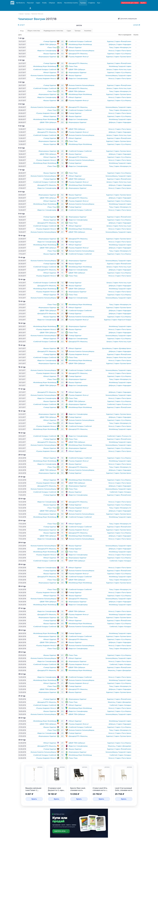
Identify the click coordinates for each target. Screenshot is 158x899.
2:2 (62, 47)
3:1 (62, 135)
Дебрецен (112, 44)
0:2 (62, 53)
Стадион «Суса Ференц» (123, 53)
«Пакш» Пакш (51, 47)
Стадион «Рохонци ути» (123, 404)
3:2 (62, 66)
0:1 (62, 75)
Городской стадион (124, 66)
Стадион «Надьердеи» (123, 44)
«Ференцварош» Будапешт (47, 56)
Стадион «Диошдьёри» (123, 670)
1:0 (62, 69)
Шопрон (109, 69)
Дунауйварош (107, 348)
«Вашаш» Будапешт (49, 53)
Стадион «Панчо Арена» (123, 50)
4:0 (62, 107)
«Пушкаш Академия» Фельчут (78, 56)
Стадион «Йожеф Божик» (122, 41)
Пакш (111, 47)
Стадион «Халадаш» (124, 492)
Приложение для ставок (130, 3)
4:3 (62, 354)
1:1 (62, 50)
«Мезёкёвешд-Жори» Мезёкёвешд (80, 44)
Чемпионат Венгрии (31, 19)
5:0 (62, 94)
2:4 (62, 223)
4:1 (62, 154)
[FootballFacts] (12, 3)
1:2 (62, 44)
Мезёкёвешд (113, 66)
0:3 (62, 88)
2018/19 (136, 25)
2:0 (62, 41)
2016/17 (22, 25)
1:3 (62, 78)
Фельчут (111, 50)
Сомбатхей (111, 404)
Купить (34, 799)
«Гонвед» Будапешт (49, 41)
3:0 (62, 248)
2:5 (62, 385)
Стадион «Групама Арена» (122, 56)
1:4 (62, 166)
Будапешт (110, 41)
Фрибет (143, 3)
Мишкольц (111, 670)
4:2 (62, 595)
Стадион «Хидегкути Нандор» (121, 320)
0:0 (62, 122)
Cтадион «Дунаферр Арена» (121, 348)
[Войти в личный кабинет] (30, 8)
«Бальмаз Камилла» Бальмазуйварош (81, 50)
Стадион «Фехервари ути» (122, 47)
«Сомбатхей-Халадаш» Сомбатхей (80, 41)
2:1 (62, 138)
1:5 (62, 182)
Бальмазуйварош (112, 75)
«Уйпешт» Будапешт (75, 47)
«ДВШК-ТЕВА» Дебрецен (48, 44)
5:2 (62, 195)
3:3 (62, 382)
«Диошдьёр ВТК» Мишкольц (78, 53)
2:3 (62, 260)
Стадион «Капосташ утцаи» (122, 69)
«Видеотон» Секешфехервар (46, 50)
